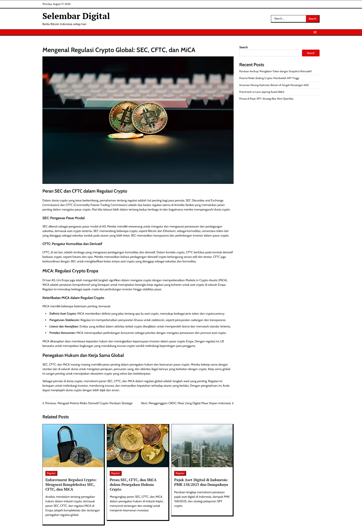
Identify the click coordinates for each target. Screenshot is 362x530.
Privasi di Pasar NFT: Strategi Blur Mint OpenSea (266, 98)
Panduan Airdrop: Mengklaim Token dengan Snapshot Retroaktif (275, 71)
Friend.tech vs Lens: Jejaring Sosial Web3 (261, 92)
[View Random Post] (315, 32)
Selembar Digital (76, 16)
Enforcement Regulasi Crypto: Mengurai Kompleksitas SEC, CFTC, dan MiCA (71, 484)
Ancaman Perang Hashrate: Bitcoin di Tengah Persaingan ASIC (274, 85)
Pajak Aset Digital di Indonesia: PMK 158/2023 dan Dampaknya (201, 482)
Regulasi (51, 473)
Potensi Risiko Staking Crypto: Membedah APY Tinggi (269, 78)
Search (243, 47)
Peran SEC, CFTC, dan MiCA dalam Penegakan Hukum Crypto (133, 484)
